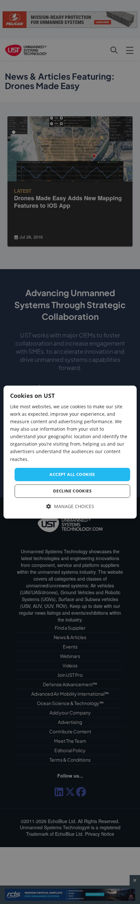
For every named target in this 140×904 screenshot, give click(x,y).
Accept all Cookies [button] (72, 474)
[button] (70, 507)
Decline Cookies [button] (72, 491)
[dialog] (70, 452)
